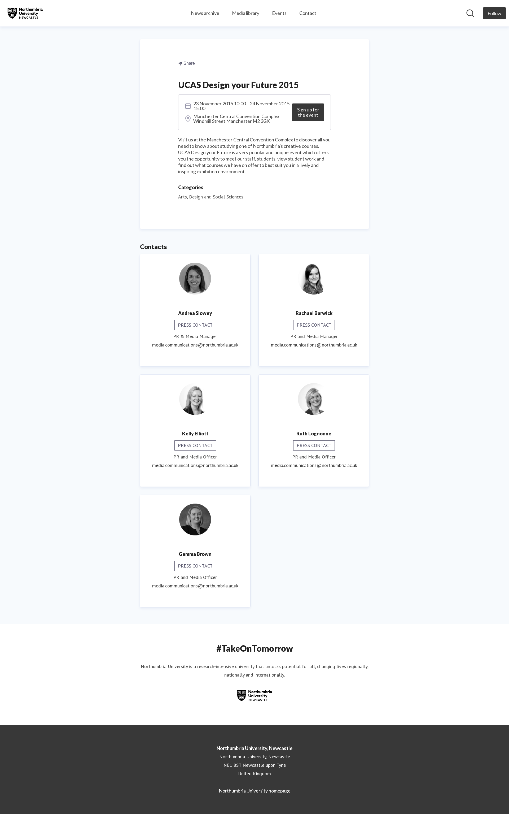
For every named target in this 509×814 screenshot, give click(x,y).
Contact (307, 13)
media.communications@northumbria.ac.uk (195, 345)
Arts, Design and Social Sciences (210, 197)
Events (279, 13)
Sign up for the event (308, 112)
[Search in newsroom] (470, 13)
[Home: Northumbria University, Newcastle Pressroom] (25, 13)
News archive (205, 13)
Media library (245, 13)
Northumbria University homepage (255, 791)
